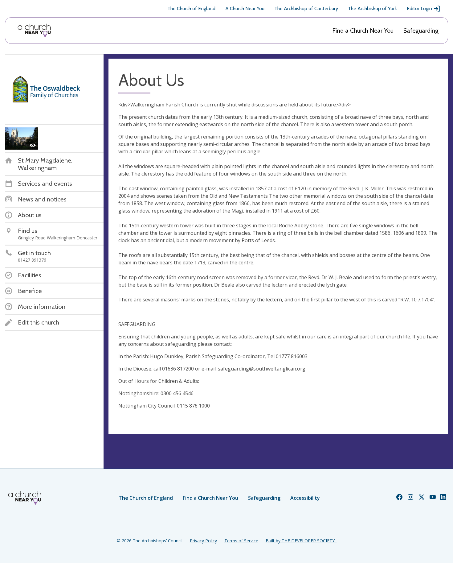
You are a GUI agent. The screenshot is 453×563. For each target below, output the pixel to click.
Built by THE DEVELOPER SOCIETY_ (301, 541)
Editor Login (419, 8)
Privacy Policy (203, 541)
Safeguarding (421, 30)
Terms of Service (241, 541)
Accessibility (305, 498)
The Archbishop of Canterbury (306, 8)
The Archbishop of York (372, 8)
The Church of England (191, 8)
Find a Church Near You (363, 30)
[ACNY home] (34, 30)
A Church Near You (244, 8)
